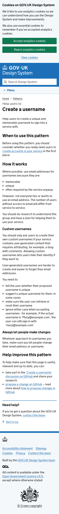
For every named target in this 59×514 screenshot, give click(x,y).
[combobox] (29, 82)
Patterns (17, 98)
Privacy (20, 453)
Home (5, 98)
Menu (11, 90)
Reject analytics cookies (29, 49)
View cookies (29, 57)
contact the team (34, 415)
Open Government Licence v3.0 (22, 476)
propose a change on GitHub (24, 384)
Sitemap (41, 448)
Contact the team (39, 453)
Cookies (7, 453)
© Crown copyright (29, 506)
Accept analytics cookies (29, 41)
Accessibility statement (17, 448)
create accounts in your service (22, 151)
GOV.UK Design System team (36, 460)
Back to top (12, 421)
